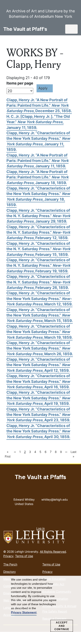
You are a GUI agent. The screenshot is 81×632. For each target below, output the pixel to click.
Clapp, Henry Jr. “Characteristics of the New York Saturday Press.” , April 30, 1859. (38, 431)
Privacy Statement (24, 612)
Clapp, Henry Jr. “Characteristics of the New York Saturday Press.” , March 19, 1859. (39, 332)
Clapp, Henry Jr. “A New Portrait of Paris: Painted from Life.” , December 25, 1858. (39, 105)
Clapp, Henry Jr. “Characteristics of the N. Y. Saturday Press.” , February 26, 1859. (38, 282)
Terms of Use (24, 556)
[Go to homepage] (40, 537)
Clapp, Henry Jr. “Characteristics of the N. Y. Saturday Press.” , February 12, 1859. (38, 232)
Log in (40, 528)
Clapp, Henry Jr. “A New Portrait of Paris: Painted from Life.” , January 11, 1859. (37, 161)
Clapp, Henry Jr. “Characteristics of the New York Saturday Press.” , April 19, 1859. (38, 398)
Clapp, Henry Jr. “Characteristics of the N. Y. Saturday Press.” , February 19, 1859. (38, 265)
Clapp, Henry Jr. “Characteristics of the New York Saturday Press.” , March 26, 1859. (39, 348)
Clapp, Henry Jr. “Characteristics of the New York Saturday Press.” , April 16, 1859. (38, 381)
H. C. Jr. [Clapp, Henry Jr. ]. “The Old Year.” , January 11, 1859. (38, 122)
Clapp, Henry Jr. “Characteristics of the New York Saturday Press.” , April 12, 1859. (38, 365)
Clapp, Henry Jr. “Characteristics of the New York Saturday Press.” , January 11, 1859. (38, 141)
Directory (9, 572)
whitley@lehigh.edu (54, 498)
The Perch (10, 564)
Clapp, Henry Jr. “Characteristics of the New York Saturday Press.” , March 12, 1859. (39, 298)
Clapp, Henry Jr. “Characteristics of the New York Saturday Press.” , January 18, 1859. (38, 196)
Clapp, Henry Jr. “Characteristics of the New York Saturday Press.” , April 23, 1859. (38, 414)
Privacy (8, 556)
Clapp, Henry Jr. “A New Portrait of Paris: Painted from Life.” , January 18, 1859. (37, 177)
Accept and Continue (61, 626)
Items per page (19, 83)
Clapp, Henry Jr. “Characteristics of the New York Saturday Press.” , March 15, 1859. (39, 315)
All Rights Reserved (53, 552)
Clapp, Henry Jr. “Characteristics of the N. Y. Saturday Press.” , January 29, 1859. (38, 216)
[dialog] (40, 604)
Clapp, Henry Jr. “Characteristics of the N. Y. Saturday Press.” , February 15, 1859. (38, 249)
